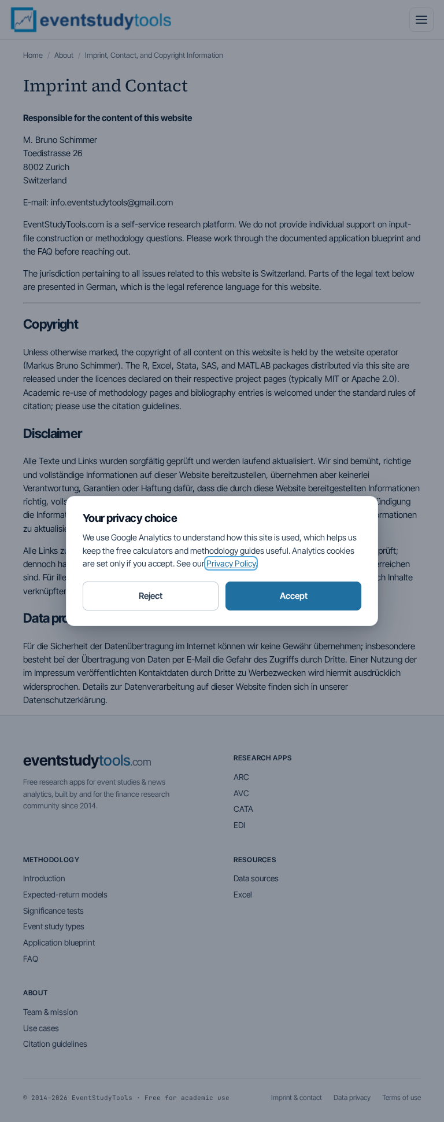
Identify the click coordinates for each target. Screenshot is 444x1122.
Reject (150, 595)
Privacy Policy (231, 563)
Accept (294, 595)
